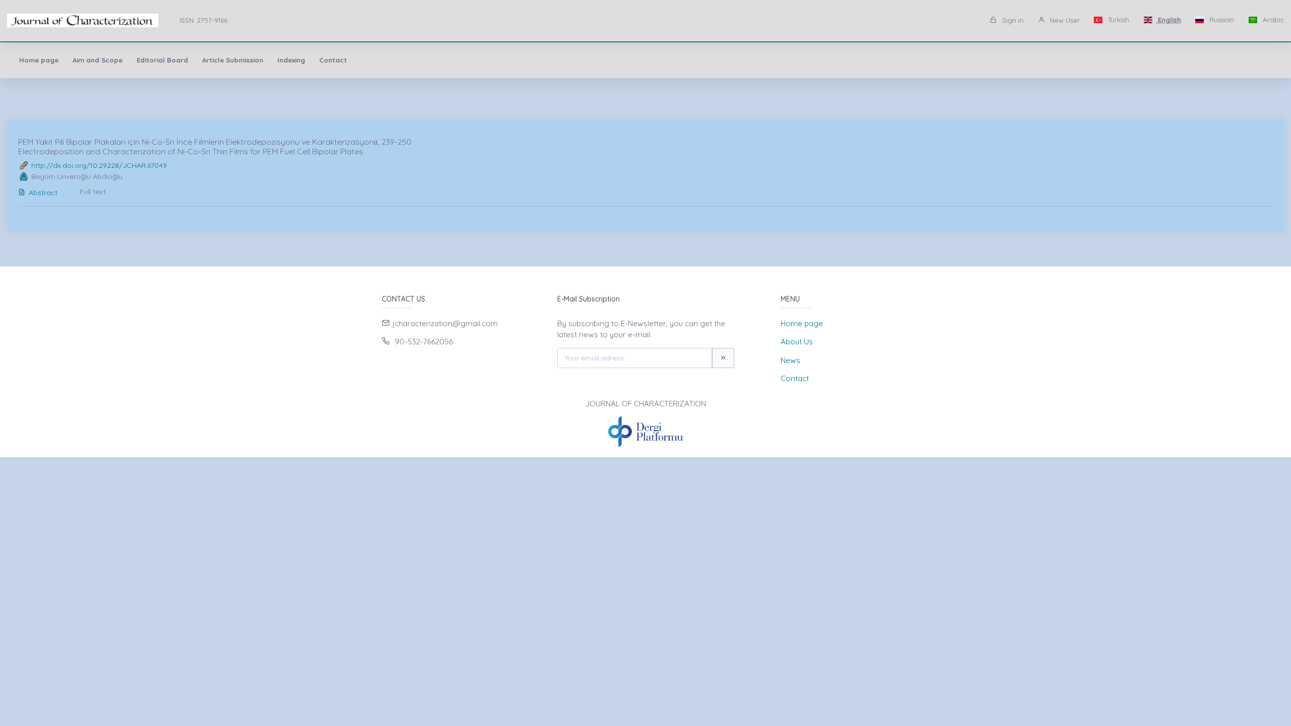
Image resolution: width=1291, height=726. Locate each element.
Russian (1220, 20)
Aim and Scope (98, 60)
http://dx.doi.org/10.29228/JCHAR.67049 (99, 165)
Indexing (291, 60)
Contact (333, 60)
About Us (797, 341)
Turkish (1117, 20)
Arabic (1272, 20)
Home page (38, 60)
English (1168, 20)
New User (1064, 20)
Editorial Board (162, 60)
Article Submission (232, 60)
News (790, 360)
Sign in (1012, 20)
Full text (93, 191)
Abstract (43, 192)
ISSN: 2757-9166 (203, 20)
